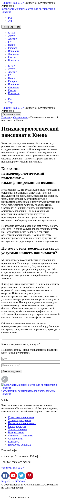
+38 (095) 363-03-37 (13, 2)
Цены (11, 44)
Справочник (20, 117)
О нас (11, 32)
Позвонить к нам (11, 27)
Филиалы (13, 54)
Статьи (12, 57)
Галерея (12, 47)
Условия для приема (19, 420)
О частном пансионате (21, 417)
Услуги (12, 35)
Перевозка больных (19, 444)
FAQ (11, 41)
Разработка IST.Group (13, 481)
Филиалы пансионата (20, 435)
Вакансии (13, 51)
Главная (6, 117)
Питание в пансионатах (22, 423)
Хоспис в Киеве (17, 429)
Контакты (13, 60)
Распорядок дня (17, 426)
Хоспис (12, 38)
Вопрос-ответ (16, 432)
